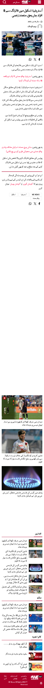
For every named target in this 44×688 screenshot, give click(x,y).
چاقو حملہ (36, 198)
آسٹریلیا (23, 194)
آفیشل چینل (15, 184)
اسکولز (13, 194)
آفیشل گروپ (28, 184)
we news (36, 194)
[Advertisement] (22, 136)
